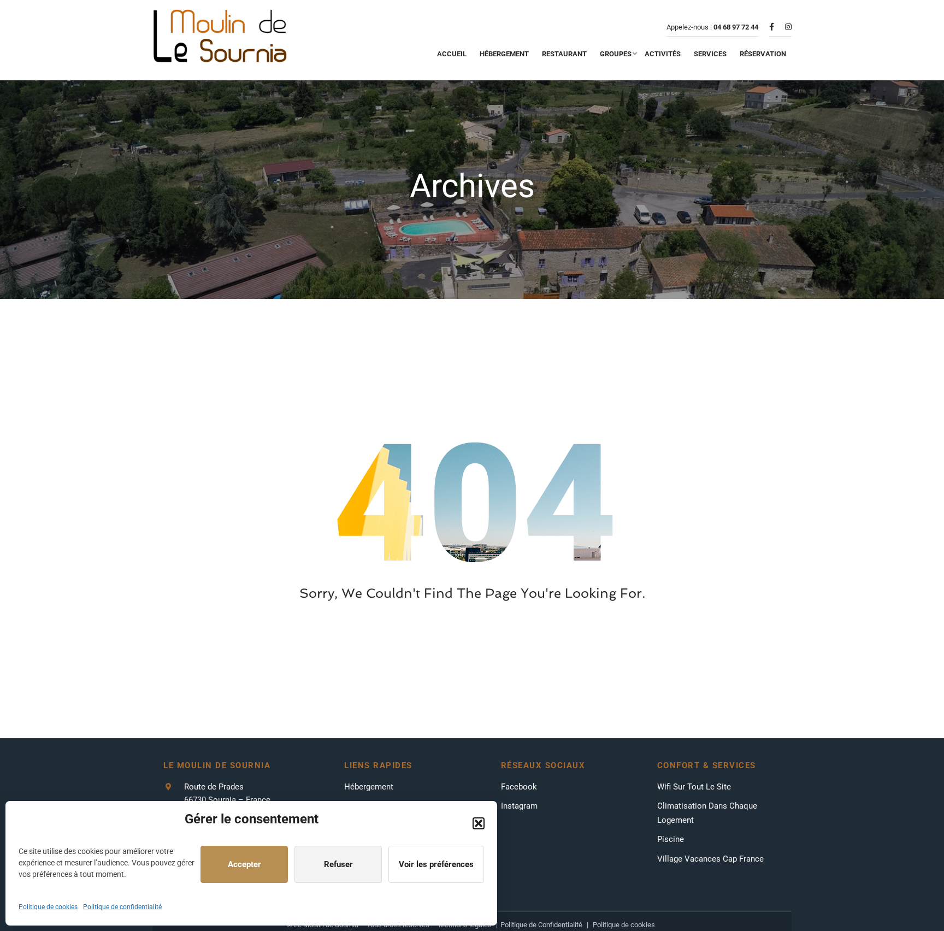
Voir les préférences (436, 864)
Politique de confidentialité (122, 907)
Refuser (338, 864)
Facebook (519, 787)
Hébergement (368, 787)
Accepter (244, 864)
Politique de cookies (48, 907)
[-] (220, 40)
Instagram (519, 806)
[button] (478, 823)
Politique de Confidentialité (541, 925)
